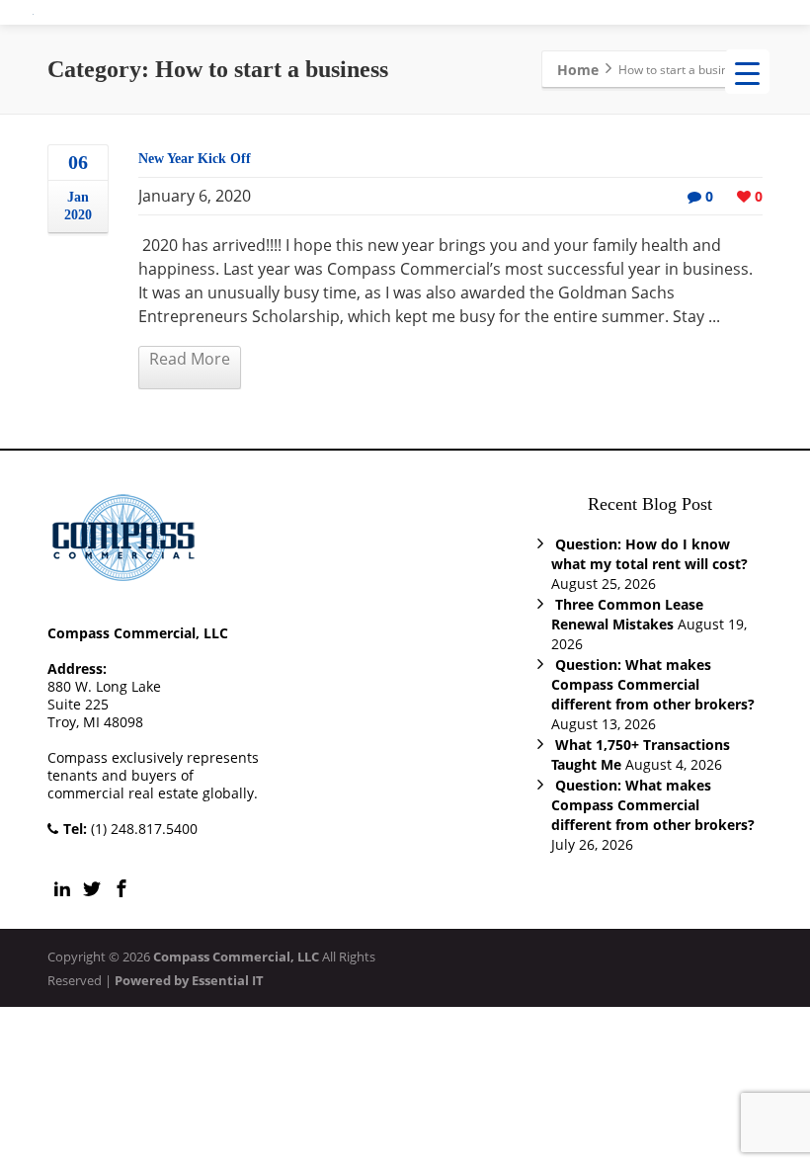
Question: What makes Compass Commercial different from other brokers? (653, 684)
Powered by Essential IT (189, 980)
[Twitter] (92, 888)
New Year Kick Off (194, 158)
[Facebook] (121, 888)
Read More (189, 359)
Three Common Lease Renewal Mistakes (627, 614)
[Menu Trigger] (747, 71)
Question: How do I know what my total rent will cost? (649, 554)
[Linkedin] (62, 888)
